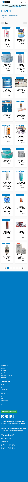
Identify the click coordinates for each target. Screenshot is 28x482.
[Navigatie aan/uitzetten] (25, 2)
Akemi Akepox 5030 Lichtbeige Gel (21, 161)
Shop (6, 15)
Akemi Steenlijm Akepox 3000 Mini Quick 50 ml (21, 208)
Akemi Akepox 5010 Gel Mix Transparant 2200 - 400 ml (7, 184)
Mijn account (4, 377)
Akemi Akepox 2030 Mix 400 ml (21, 184)
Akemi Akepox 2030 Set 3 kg (7, 160)
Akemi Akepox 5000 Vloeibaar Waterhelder (21, 256)
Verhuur (3, 386)
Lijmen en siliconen (7, 17)
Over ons (3, 396)
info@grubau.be (9, 435)
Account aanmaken (16, 6)
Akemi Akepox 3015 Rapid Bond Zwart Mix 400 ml (7, 233)
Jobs (2, 398)
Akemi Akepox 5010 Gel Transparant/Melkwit (7, 66)
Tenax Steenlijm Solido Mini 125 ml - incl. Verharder (7, 208)
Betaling (3, 372)
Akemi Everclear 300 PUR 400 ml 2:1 (7, 138)
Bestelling (3, 368)
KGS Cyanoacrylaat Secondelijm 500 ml (7, 256)
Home (2, 15)
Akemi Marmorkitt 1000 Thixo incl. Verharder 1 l (21, 138)
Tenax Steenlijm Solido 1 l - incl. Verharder (7, 91)
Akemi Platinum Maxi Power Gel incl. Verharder (21, 40)
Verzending (3, 370)
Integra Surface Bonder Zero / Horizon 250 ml (21, 114)
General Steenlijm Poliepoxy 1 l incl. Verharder (21, 233)
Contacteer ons (4, 400)
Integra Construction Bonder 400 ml (7, 114)
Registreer (3, 373)
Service (2, 387)
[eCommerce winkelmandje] (21, 2)
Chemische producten (14, 15)
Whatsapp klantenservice (9, 411)
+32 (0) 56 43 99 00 (9, 434)
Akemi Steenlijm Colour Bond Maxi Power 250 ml (7, 42)
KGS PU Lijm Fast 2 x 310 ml (21, 89)
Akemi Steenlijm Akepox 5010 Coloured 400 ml (21, 66)
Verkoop (3, 384)
